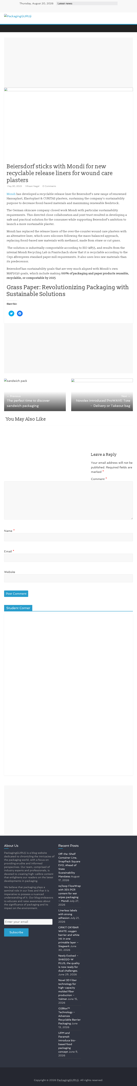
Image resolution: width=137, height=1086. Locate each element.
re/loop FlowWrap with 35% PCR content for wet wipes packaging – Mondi (69, 893)
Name (9, 531)
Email (9, 551)
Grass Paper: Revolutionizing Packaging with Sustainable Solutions (68, 291)
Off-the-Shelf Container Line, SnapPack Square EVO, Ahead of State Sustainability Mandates (69, 865)
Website (9, 572)
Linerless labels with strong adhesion (67, 914)
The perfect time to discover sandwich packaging (28, 401)
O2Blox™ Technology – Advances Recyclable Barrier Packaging (69, 1016)
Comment (99, 479)
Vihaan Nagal (32, 186)
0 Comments (49, 186)
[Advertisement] (68, 63)
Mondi (11, 194)
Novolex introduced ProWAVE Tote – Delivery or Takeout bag (103, 401)
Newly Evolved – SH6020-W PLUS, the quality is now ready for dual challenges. (69, 963)
